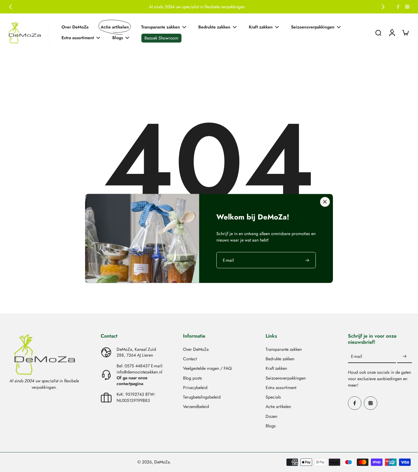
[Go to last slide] (10, 6)
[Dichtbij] (325, 201)
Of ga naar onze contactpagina (132, 381)
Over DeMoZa (196, 349)
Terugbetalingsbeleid (202, 397)
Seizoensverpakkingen (286, 378)
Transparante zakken (284, 349)
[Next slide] (383, 6)
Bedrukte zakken (280, 359)
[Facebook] (398, 6)
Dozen (271, 416)
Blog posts (192, 378)
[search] (378, 32)
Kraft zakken (276, 368)
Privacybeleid (195, 388)
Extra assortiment (281, 388)
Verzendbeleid (196, 407)
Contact (190, 359)
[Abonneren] (404, 356)
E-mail (356, 356)
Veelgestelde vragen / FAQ (207, 368)
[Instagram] (407, 6)
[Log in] (391, 33)
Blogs (271, 426)
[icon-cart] (405, 32)
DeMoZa (162, 462)
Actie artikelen (278, 407)
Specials (273, 397)
